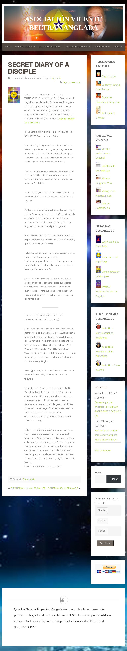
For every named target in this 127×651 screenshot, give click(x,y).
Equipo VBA (55, 78)
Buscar (99, 472)
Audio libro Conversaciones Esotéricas (104, 333)
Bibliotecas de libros (49, 47)
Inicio (8, 47)
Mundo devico (100, 47)
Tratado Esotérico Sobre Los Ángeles (107, 292)
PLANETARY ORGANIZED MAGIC (63, 488)
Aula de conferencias (77, 47)
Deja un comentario (72, 82)
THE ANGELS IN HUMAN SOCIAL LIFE (28, 488)
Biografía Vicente (23, 47)
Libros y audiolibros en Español (103, 153)
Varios (117, 47)
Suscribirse (105, 543)
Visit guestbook (103, 450)
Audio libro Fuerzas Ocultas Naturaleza (104, 351)
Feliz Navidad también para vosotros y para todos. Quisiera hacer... (107, 435)
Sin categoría (29, 479)
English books (109, 76)
